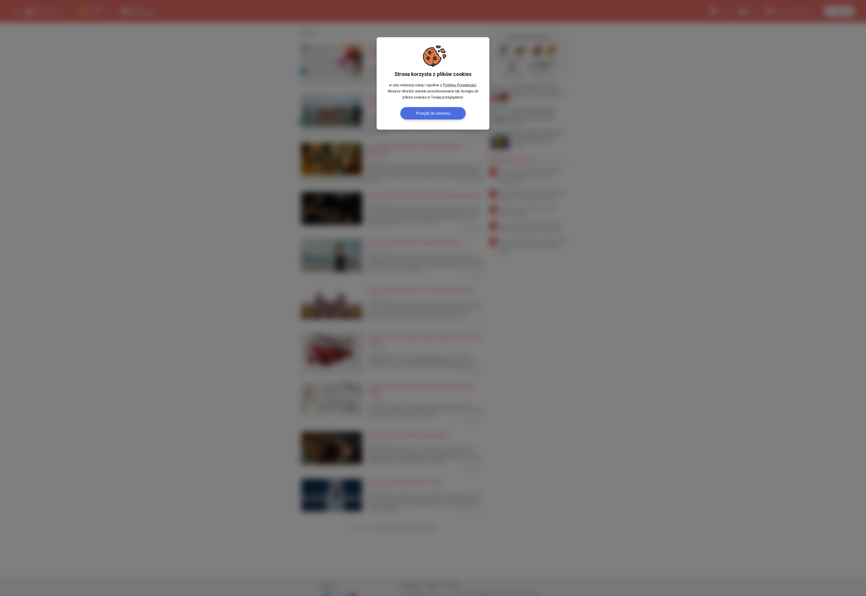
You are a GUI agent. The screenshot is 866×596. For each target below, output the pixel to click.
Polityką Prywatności (459, 85)
